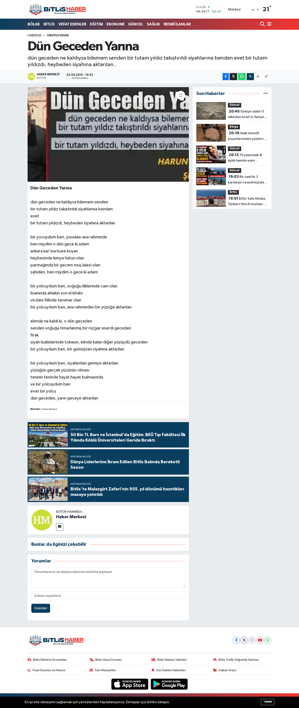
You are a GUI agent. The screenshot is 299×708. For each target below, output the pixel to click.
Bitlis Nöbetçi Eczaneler (50, 659)
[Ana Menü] (269, 24)
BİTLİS (49, 24)
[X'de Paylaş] (233, 76)
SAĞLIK (153, 24)
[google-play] (169, 684)
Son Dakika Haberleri (171, 670)
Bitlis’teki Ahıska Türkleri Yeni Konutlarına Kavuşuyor (247, 202)
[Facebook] (236, 640)
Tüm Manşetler (105, 670)
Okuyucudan (58, 35)
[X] (244, 640)
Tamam (267, 702)
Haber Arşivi (227, 670)
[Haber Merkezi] (41, 520)
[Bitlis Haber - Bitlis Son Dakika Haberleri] (57, 9)
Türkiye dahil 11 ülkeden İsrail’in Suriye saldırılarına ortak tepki (246, 114)
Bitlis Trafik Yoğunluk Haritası (238, 659)
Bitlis (233, 192)
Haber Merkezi (71, 517)
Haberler (34, 35)
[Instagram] (252, 640)
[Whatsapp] (267, 640)
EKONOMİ (115, 24)
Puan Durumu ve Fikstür (49, 670)
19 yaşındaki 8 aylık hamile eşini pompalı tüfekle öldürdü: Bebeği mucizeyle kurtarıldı (245, 158)
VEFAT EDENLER (72, 24)
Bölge (234, 126)
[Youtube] (260, 640)
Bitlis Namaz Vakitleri (172, 659)
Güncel (234, 105)
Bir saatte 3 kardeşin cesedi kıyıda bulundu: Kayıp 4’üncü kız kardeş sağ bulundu (246, 180)
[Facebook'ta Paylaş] (226, 76)
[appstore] (130, 684)
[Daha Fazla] (250, 76)
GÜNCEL (135, 24)
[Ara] (263, 24)
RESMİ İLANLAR (177, 24)
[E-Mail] (59, 526)
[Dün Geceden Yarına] (108, 134)
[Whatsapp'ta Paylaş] (242, 76)
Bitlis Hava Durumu (108, 659)
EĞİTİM (96, 24)
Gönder (40, 608)
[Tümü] (266, 93)
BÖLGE (34, 24)
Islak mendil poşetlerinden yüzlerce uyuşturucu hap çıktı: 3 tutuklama (247, 136)
